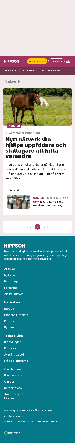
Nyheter (14, 126)
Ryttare (9, 327)
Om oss (9, 381)
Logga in (56, 61)
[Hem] (11, 61)
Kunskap (10, 348)
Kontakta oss (13, 388)
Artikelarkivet (13, 294)
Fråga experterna (16, 360)
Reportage (11, 281)
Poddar (9, 321)
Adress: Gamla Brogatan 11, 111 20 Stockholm (31, 421)
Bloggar (9, 308)
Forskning (11, 287)
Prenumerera (37, 61)
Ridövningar (12, 342)
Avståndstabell (14, 354)
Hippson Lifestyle (16, 315)
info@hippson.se (14, 415)
